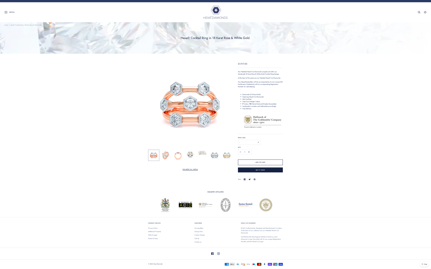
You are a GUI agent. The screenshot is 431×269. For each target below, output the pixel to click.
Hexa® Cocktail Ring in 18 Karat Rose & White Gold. (26, 25)
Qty (239, 147)
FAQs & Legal (152, 235)
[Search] (419, 12)
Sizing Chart (199, 231)
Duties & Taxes (153, 238)
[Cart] (425, 12)
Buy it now (260, 170)
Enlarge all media (190, 169)
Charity (197, 238)
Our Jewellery (199, 228)
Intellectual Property (154, 231)
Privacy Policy (152, 228)
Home (6, 25)
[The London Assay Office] (262, 128)
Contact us (198, 242)
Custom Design (200, 235)
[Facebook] (212, 253)
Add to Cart (260, 162)
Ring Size (241, 138)
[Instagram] (218, 253)
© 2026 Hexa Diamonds (155, 264)
